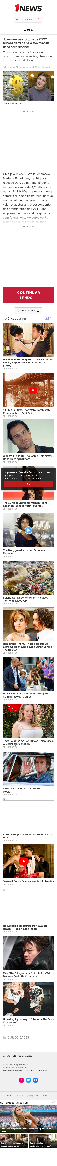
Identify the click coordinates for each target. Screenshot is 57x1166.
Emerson (46, 67)
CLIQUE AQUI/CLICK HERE (35, 1070)
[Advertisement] (28, 141)
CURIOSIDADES (18, 1037)
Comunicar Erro (26, 311)
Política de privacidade (22, 1056)
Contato (6, 1056)
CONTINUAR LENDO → (28, 295)
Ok (28, 484)
